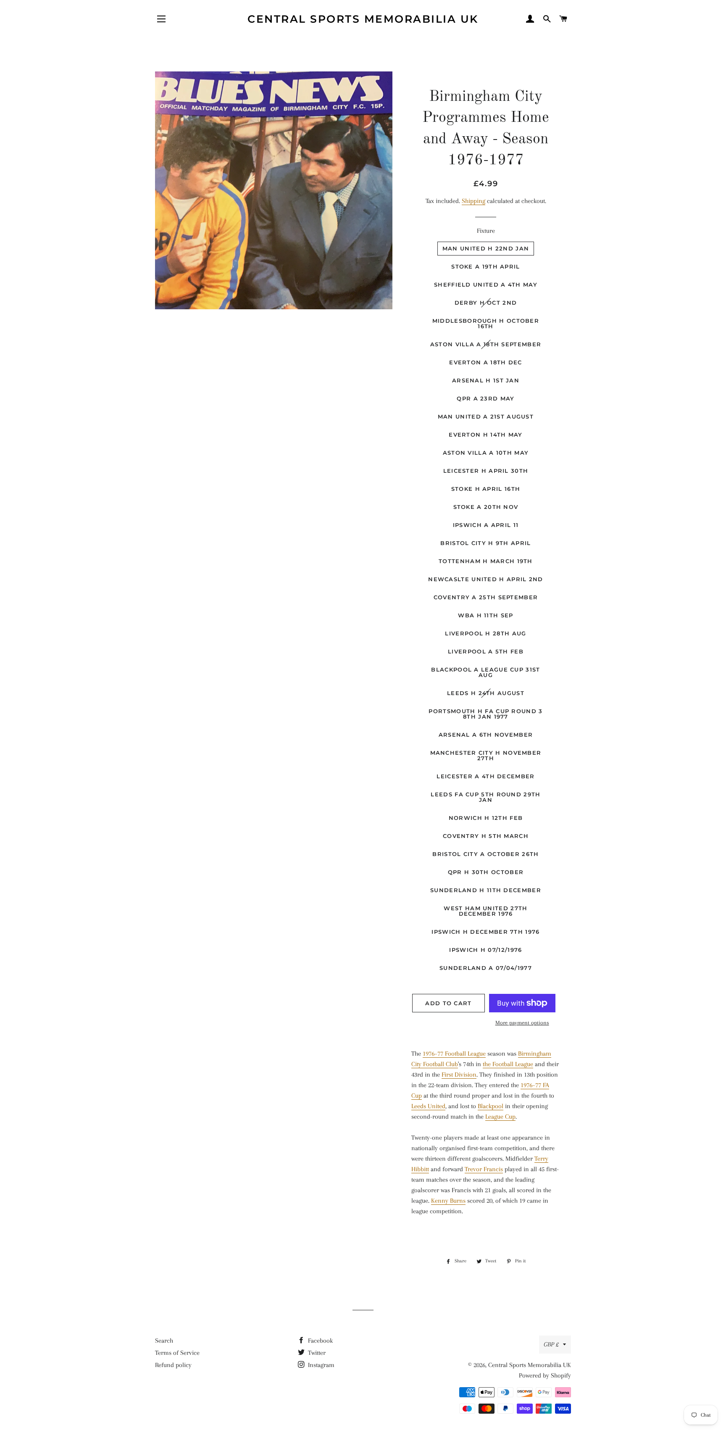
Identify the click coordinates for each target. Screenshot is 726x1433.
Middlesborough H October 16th (485, 323)
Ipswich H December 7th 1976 (485, 931)
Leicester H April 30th (486, 470)
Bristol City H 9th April (485, 543)
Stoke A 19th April (485, 266)
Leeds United (428, 1106)
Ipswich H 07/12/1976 (485, 949)
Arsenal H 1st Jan (485, 380)
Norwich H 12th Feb (486, 817)
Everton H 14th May (485, 434)
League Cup (500, 1116)
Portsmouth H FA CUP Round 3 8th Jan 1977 (485, 714)
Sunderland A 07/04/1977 (485, 967)
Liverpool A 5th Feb (485, 651)
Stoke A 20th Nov (485, 506)
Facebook (319, 1340)
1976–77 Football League (454, 1053)
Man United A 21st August (486, 416)
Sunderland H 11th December (485, 890)
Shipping (473, 201)
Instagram (320, 1365)
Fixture (486, 230)
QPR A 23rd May (485, 398)
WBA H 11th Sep (485, 615)
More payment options (522, 1022)
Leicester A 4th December (485, 776)
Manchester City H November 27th (486, 755)
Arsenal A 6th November (486, 734)
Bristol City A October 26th (485, 854)
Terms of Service (177, 1353)
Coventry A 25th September (486, 597)
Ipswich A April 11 (485, 525)
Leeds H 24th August (485, 693)
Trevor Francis (484, 1169)
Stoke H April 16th (485, 488)
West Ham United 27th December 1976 (485, 911)
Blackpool (490, 1106)
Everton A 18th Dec (485, 362)
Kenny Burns (448, 1200)
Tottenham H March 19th (486, 561)
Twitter (316, 1353)
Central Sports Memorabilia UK (363, 19)
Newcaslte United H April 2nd (485, 579)
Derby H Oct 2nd (486, 302)
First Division (459, 1074)
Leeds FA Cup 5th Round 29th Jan (485, 797)
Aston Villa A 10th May (486, 452)
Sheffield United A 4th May (485, 284)
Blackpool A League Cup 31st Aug (485, 672)
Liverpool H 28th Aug (485, 633)
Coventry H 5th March (486, 835)
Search (164, 1340)
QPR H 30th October (485, 872)
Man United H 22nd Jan (485, 248)
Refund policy (173, 1365)
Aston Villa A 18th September (485, 344)
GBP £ (551, 1344)
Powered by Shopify (545, 1375)
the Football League (508, 1064)
